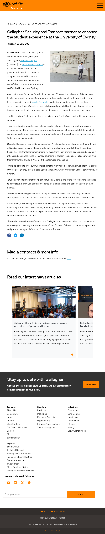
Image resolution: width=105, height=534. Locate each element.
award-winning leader (32, 64)
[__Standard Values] (9, 482)
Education (72, 410)
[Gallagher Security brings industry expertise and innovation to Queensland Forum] (44, 302)
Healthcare (73, 417)
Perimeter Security (46, 417)
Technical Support (15, 450)
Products (41, 410)
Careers (10, 430)
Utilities (71, 424)
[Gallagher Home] (13, 5)
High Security (43, 420)
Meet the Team (14, 424)
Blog (9, 434)
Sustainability (13, 437)
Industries (42, 413)
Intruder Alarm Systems (48, 424)
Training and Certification (19, 453)
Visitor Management (47, 427)
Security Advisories (16, 460)
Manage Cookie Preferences (20, 470)
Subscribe (91, 384)
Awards (10, 420)
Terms (62, 518)
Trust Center (13, 463)
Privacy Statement (48, 518)
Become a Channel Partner (19, 457)
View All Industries (77, 430)
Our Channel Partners (17, 427)
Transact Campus (28, 60)
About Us (11, 410)
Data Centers (74, 413)
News (21, 24)
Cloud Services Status (17, 467)
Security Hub (13, 446)
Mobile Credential (40, 102)
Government (74, 420)
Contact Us (12, 413)
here (69, 258)
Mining (71, 427)
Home (12, 24)
